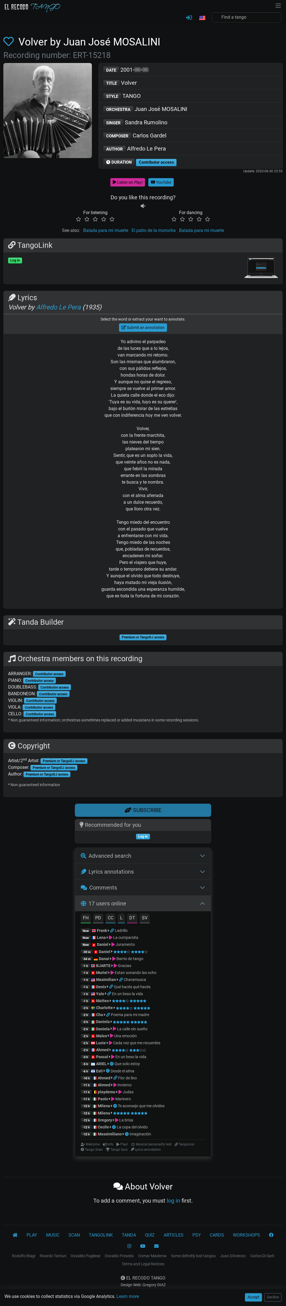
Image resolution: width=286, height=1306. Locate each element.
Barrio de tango (129, 958)
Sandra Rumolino (136, 122)
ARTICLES (173, 1235)
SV (144, 917)
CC (110, 917)
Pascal (102, 1057)
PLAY (32, 1235)
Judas (128, 1092)
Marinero (123, 1099)
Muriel (102, 972)
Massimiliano (110, 1134)
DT (132, 917)
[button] (202, 18)
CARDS (217, 1235)
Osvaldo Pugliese (85, 1256)
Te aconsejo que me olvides (141, 1106)
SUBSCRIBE (146, 810)
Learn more (127, 1296)
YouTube (163, 182)
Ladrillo (121, 930)
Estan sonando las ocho (135, 972)
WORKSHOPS (246, 1235)
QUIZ (150, 1235)
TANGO (123, 96)
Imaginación (140, 1134)
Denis (101, 987)
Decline (273, 1297)
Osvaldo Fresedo (119, 1256)
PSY (196, 1235)
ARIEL (101, 1064)
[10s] (143, 206)
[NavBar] (278, 5)
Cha (99, 1014)
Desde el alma (122, 1071)
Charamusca (135, 979)
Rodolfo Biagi (23, 1256)
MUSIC (52, 1235)
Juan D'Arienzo (233, 1256)
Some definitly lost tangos (193, 1256)
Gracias (124, 965)
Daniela (103, 1021)
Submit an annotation (145, 327)
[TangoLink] (112, 930)
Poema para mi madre (130, 1014)
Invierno (124, 1085)
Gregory (105, 1120)
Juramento (125, 944)
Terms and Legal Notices (143, 1264)
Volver (121, 82)
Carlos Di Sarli (262, 1256)
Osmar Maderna (152, 1256)
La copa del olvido (132, 1127)
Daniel (103, 944)
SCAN (74, 1235)
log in (173, 1200)
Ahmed (102, 1050)
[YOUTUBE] (143, 1246)
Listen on (129, 182)
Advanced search (110, 855)
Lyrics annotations (111, 871)
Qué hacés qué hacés (132, 987)
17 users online (107, 903)
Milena (104, 1106)
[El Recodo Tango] (15, 1235)
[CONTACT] (156, 1246)
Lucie (101, 1043)
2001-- (127, 69)
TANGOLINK (101, 1235)
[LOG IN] (189, 17)
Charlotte (104, 1007)
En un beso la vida (127, 994)
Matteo (102, 1001)
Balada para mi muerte (105, 230)
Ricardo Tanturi (53, 1256)
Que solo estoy (127, 1064)
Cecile (103, 1127)
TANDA (129, 1235)
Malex (101, 1036)
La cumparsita (125, 937)
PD (98, 917)
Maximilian (106, 979)
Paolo (103, 1099)
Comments (103, 887)
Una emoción (125, 1036)
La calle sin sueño (131, 1029)
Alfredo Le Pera (136, 148)
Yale (100, 994)
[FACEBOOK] (271, 1235)
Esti (99, 1071)
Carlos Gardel (136, 135)
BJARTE (103, 965)
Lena (101, 937)
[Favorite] (9, 42)
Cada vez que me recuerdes (136, 1043)
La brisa (125, 1120)
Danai (104, 958)
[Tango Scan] (112, 1064)
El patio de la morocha (154, 230)
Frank (102, 930)
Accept (253, 1297)
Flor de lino (127, 1078)
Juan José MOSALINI (146, 109)
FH (86, 917)
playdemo (106, 1092)
